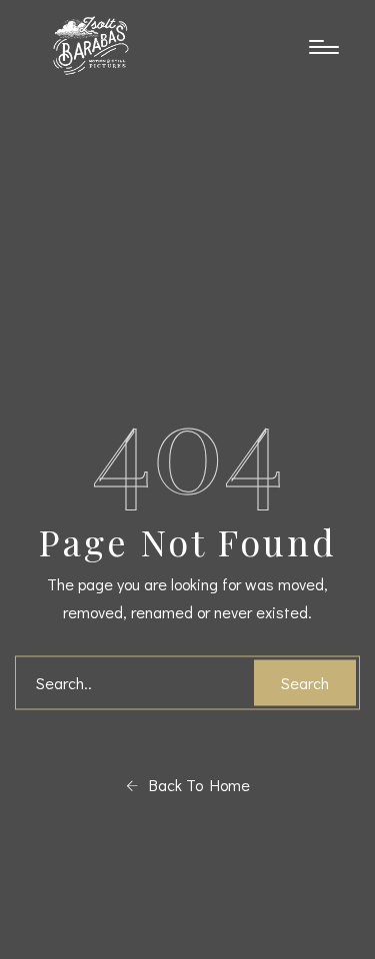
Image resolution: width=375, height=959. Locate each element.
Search (305, 682)
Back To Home (194, 784)
